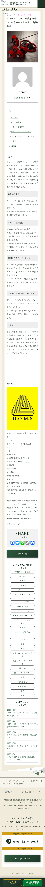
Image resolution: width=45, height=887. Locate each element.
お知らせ (22, 576)
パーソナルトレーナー (22, 611)
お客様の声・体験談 (22, 571)
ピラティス (22, 627)
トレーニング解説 (23, 602)
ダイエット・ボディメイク (22, 596)
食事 (22, 695)
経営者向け (22, 686)
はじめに (14, 117)
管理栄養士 (22, 682)
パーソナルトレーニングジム (22, 621)
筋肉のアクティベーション (21, 131)
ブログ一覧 (22, 553)
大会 (22, 648)
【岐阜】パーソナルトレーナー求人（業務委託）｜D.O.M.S (22, 713)
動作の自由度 (16, 122)
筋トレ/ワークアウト (25, 15)
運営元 (13, 146)
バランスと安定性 (17, 127)
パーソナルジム (22, 606)
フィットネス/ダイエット (22, 633)
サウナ (22, 581)
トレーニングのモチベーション (22, 136)
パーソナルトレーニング (22, 615)
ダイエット (22, 590)
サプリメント (22, 585)
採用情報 (22, 668)
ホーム (5, 781)
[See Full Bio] (29, 97)
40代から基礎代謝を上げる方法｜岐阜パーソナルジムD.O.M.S (22, 757)
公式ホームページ (13, 524)
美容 (22, 691)
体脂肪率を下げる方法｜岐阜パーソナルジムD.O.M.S (22, 746)
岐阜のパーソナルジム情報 (22, 655)
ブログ (22, 639)
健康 (22, 644)
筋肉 (22, 677)
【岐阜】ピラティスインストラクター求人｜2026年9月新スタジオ (22, 724)
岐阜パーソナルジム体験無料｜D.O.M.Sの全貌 (22, 735)
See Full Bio (21, 97)
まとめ (13, 141)
